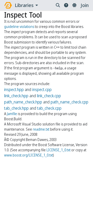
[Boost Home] (8, 5)
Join (85, 5)
